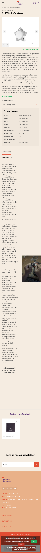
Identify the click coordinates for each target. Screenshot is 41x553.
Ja (33, 541)
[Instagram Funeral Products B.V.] (7, 488)
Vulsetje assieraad (8, 436)
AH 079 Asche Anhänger (14, 7)
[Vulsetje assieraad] (10, 427)
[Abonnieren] (36, 464)
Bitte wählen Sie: (8, 100)
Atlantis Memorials (7, 10)
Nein (21, 544)
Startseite (4, 7)
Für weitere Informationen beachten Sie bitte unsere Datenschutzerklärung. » (21, 548)
